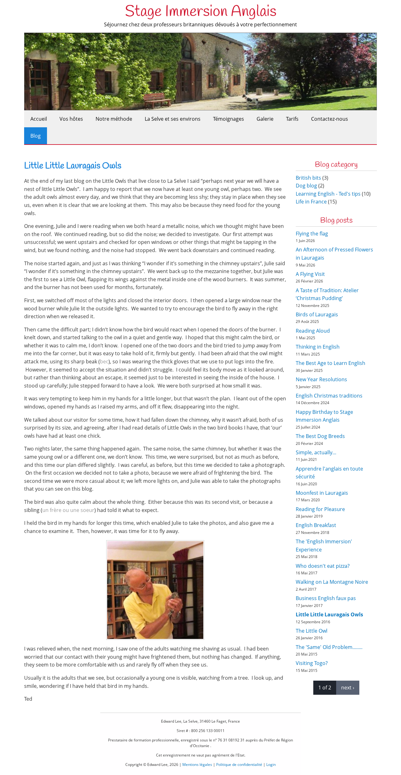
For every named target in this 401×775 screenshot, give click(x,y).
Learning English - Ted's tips (328, 193)
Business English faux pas (326, 598)
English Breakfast (316, 525)
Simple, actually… (316, 452)
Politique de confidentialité (239, 764)
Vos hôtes (71, 118)
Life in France (311, 201)
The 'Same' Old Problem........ (329, 647)
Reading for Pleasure (320, 509)
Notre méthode (114, 118)
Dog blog (306, 185)
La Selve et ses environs (172, 118)
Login (271, 764)
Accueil (38, 118)
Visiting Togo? (312, 663)
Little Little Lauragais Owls (329, 614)
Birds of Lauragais (317, 314)
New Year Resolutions (321, 379)
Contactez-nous (329, 118)
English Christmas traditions (329, 395)
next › (347, 687)
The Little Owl (311, 630)
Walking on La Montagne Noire (332, 581)
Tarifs (292, 118)
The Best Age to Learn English (330, 363)
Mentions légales (197, 764)
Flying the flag (312, 233)
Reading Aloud (313, 330)
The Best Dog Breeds (320, 436)
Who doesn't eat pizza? (323, 565)
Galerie (265, 118)
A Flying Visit (310, 274)
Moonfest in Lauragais (322, 492)
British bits (308, 177)
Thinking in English (318, 346)
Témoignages (228, 118)
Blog (35, 135)
